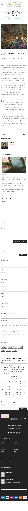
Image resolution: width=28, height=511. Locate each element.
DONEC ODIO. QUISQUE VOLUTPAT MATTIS (13, 177)
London (2, 442)
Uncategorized (4, 303)
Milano (2, 453)
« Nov (2, 401)
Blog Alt (8, 17)
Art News (3, 269)
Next (24, 134)
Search (23, 254)
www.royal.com (14, 430)
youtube (14, 350)
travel (20, 347)
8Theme (14, 494)
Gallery (2, 293)
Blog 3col (3, 272)
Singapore (3, 444)
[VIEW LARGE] (14, 36)
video (3, 350)
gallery (10, 347)
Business (3, 286)
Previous (5, 134)
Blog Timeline (4, 279)
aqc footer (3, 265)
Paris (2, 447)
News (2, 296)
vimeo (8, 350)
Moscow (3, 449)
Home (3, 17)
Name (3, 222)
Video (2, 306)
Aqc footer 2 (9, 479)
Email (2, 229)
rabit (15, 347)
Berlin (2, 451)
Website (3, 235)
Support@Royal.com (15, 428)
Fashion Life (4, 289)
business (4, 347)
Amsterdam (3, 456)
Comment (3, 201)
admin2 (2, 60)
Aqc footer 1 (9, 472)
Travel (2, 300)
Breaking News (4, 282)
